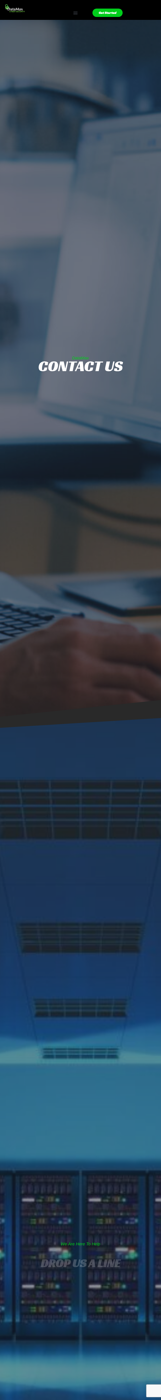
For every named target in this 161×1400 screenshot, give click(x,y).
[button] (75, 12)
